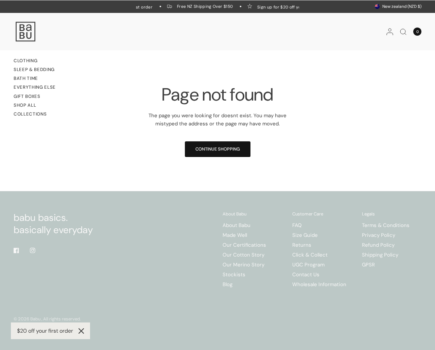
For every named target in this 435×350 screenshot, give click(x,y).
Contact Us (305, 274)
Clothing (25, 61)
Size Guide (305, 235)
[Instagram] (37, 250)
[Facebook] (21, 250)
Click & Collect (310, 254)
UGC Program (308, 264)
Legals (368, 214)
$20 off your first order (45, 330)
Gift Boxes (27, 96)
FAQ (297, 225)
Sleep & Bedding (34, 69)
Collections (30, 114)
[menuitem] (35, 61)
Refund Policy (378, 245)
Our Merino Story (243, 264)
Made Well (235, 235)
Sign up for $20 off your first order (291, 6)
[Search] (403, 31)
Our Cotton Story (243, 254)
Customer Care (307, 214)
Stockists (234, 274)
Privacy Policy (378, 235)
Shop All (25, 105)
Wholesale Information (319, 284)
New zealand (401, 6)
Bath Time (26, 78)
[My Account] (390, 31)
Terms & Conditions (386, 225)
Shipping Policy (380, 254)
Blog (227, 284)
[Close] (81, 331)
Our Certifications (244, 245)
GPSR (368, 264)
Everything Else (35, 87)
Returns (301, 245)
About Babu (234, 214)
